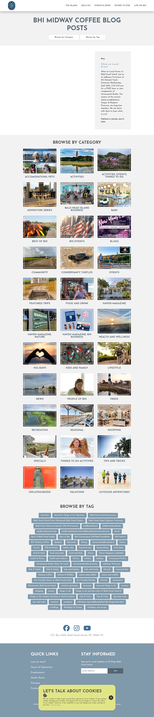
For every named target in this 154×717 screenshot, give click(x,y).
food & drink (39, 553)
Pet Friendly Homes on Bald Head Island (52, 580)
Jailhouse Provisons (111, 564)
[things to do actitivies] (77, 446)
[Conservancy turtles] (77, 258)
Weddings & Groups (73, 607)
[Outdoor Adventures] (114, 477)
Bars (114, 210)
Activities (45, 515)
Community (40, 272)
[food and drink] (77, 289)
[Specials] (39, 446)
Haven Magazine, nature (40, 335)
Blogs (114, 241)
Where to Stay (122, 6)
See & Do (85, 6)
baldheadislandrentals (47, 531)
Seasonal (77, 430)
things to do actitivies (77, 461)
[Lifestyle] (114, 353)
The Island (71, 6)
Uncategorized (40, 492)
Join (115, 671)
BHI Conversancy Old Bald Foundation (92, 537)
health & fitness (37, 559)
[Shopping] (114, 415)
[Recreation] (39, 415)
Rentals (103, 580)
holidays (100, 559)
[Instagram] (76, 630)
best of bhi (65, 537)
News (40, 399)
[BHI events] (77, 227)
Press (114, 399)
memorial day (122, 569)
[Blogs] (114, 227)
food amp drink (57, 553)
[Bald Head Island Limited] (12, 5)
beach (117, 531)
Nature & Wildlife (65, 575)
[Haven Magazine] (114, 289)
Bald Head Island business (77, 209)
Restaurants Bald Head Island (42, 586)
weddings (54, 607)
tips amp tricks (120, 597)
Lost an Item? (38, 662)
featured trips (39, 303)
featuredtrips (103, 548)
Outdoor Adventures (114, 492)
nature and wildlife (110, 575)
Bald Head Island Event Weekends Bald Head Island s (58, 521)
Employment (38, 672)
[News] (39, 384)
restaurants (118, 580)
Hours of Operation (41, 667)
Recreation (40, 430)
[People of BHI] (77, 384)
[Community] (39, 258)
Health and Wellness (114, 337)
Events (114, 272)
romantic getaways (69, 586)
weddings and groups (97, 607)
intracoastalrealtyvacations (85, 564)
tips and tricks (114, 461)
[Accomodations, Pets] (39, 161)
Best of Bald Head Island (42, 537)
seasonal (87, 586)
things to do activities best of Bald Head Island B (98, 591)
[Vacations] (77, 477)
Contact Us (37, 688)
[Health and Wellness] (114, 321)
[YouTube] (87, 630)
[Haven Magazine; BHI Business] (77, 320)
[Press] (114, 384)
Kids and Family (77, 368)
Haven (91, 553)
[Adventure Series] (39, 194)
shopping (39, 591)
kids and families (71, 569)
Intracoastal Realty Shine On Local (52, 564)
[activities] (77, 161)
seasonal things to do (106, 586)
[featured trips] (39, 289)
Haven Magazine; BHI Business (77, 335)
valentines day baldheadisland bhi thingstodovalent (100, 602)
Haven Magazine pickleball (111, 553)
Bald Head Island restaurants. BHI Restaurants (57, 526)
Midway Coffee (45, 575)
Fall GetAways (51, 548)
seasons (124, 586)
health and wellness (58, 559)
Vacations (77, 492)
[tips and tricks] (114, 446)
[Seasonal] (77, 415)
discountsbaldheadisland (103, 542)
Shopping (114, 430)
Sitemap (35, 683)
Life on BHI (140, 6)
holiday (88, 559)
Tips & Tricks (85, 597)
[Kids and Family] (77, 353)
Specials (40, 461)
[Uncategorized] (39, 477)
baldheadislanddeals (111, 526)
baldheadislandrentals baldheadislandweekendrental (85, 531)
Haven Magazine (114, 303)
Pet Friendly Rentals (86, 580)
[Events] (114, 258)
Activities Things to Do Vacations (69, 515)
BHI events (76, 241)
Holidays (39, 368)
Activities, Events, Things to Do (114, 175)
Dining (84, 542)
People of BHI (77, 399)
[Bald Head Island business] (77, 193)
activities (77, 177)
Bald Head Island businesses (103, 515)
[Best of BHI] (39, 227)
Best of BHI (39, 241)
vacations (68, 602)
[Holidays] (39, 353)
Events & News (102, 6)
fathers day (68, 548)
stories (51, 591)
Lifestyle (114, 368)
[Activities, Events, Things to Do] (114, 160)
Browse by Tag (92, 37)
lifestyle (107, 569)
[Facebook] (66, 630)
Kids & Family (34, 569)
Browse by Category (64, 37)
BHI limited (120, 537)
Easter (122, 542)
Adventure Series (39, 210)
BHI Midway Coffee (40, 542)
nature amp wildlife (87, 575)
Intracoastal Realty (117, 559)
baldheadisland (90, 526)
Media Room (38, 678)
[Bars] (114, 194)
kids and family (91, 569)
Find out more (55, 705)
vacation (54, 602)
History (76, 559)
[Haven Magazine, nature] (39, 320)
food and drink (77, 303)
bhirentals (71, 542)
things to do (65, 591)
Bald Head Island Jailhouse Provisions (106, 521)
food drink (118, 548)
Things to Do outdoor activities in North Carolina (52, 597)
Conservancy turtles (76, 272)
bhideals (58, 542)
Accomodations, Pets (40, 177)
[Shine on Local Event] (59, 90)
